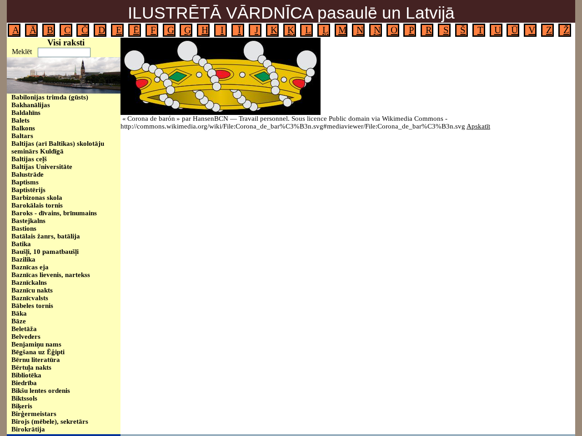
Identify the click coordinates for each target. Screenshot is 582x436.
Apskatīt (478, 126)
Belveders (25, 336)
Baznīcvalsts (29, 298)
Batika (21, 244)
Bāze (18, 321)
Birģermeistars (33, 413)
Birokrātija (28, 429)
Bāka (19, 313)
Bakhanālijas (30, 105)
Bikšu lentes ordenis (40, 390)
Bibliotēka (26, 375)
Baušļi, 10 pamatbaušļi (45, 251)
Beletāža (24, 328)
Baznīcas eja (30, 267)
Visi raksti (66, 42)
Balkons (23, 128)
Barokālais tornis (37, 205)
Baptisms (25, 182)
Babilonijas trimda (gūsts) (49, 97)
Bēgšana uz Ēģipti (38, 352)
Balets (20, 120)
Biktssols (24, 398)
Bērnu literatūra (35, 359)
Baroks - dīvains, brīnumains (54, 213)
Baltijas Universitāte (41, 166)
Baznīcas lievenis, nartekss (50, 274)
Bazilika (23, 259)
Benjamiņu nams (36, 344)
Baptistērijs (28, 189)
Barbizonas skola (36, 197)
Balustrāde (27, 174)
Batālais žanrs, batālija (45, 236)
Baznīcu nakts (32, 290)
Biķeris (21, 406)
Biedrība (24, 382)
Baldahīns (25, 112)
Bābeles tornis (32, 305)
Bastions (23, 228)
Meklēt (22, 51)
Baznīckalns (29, 282)
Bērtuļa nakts (31, 367)
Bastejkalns (28, 220)
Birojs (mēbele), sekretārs (49, 421)
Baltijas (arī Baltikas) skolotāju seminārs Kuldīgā (57, 147)
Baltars (22, 135)
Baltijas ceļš (29, 159)
